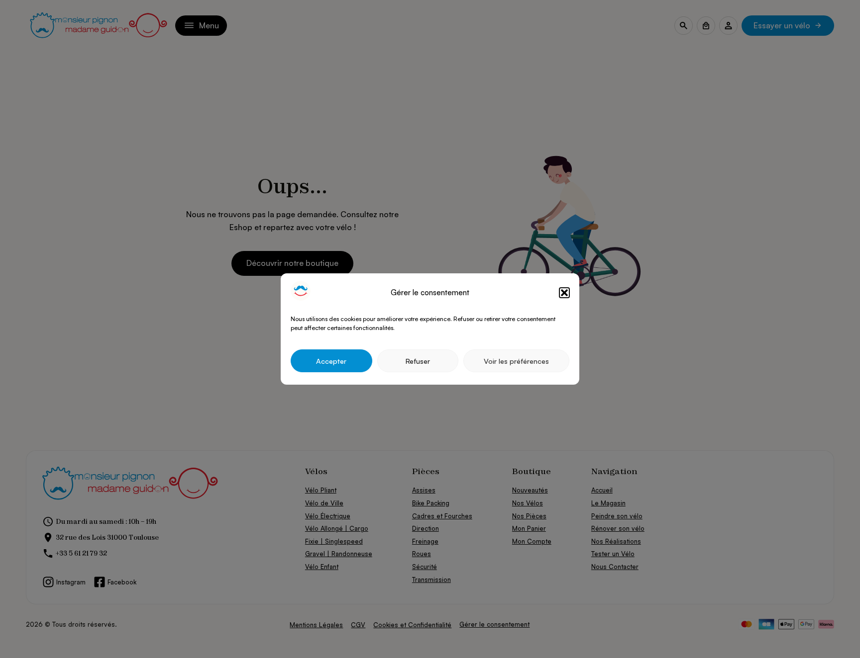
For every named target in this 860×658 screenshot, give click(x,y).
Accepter (331, 360)
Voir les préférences (516, 360)
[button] (564, 293)
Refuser (418, 360)
